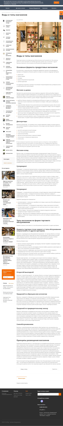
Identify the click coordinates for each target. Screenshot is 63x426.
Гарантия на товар (18, 395)
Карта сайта (28, 395)
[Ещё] (59, 8)
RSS (60, 19)
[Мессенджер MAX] (42, 401)
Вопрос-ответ (29, 393)
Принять (56, 2)
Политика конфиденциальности (7, 394)
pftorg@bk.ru (42, 409)
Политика (14, 4)
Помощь (16, 391)
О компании (5, 391)
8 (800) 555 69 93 (43, 407)
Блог (27, 391)
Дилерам (16, 396)
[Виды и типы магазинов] (39, 37)
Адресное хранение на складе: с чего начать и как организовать (8, 287)
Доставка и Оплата (18, 393)
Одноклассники (39, 401)
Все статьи (11, 283)
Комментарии (21, 378)
